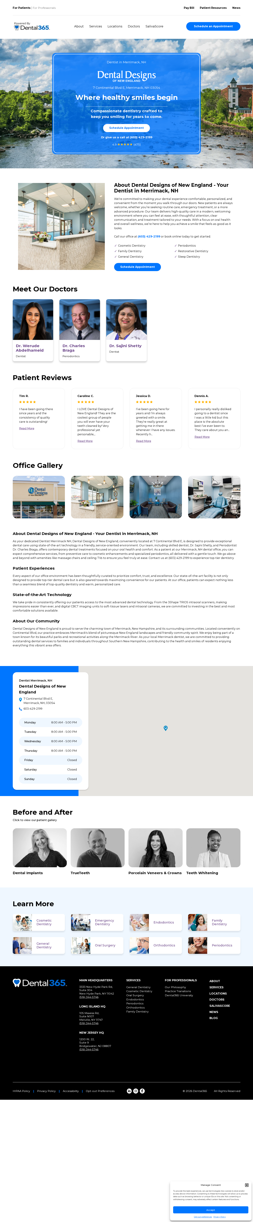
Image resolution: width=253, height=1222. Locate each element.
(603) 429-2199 (141, 137)
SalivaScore (154, 26)
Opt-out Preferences (100, 1091)
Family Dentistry (219, 922)
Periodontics (222, 945)
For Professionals (44, 7)
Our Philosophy (175, 987)
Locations (115, 26)
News (236, 7)
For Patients (21, 7)
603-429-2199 (33, 708)
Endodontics (164, 922)
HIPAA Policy (21, 1091)
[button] (246, 1185)
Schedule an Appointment (213, 26)
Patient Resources (213, 7)
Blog (213, 1018)
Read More (26, 428)
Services (95, 26)
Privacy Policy (219, 1217)
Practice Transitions (178, 991)
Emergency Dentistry (104, 922)
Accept (210, 1210)
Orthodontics (164, 945)
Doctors (134, 26)
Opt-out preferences (203, 1217)
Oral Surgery (105, 945)
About (79, 26)
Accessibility (71, 1091)
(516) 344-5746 (88, 997)
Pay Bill (189, 7)
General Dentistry (43, 945)
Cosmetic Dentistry (44, 922)
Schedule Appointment (126, 128)
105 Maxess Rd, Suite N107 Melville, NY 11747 (91, 1016)
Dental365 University (179, 995)
